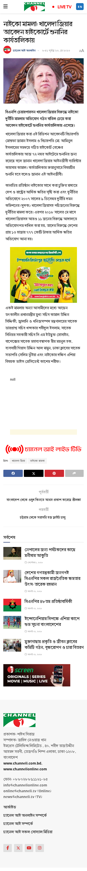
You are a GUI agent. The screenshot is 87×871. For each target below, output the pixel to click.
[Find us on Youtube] (29, 848)
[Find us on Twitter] (18, 848)
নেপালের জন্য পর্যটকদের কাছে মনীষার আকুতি (50, 553)
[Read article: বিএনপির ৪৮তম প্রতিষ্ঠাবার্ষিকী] (12, 605)
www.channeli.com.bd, (22, 763)
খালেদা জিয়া (18, 461)
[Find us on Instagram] (39, 848)
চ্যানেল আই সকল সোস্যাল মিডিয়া (27, 832)
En (80, 6)
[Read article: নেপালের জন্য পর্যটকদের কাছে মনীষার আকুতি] (12, 553)
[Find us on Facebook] (7, 848)
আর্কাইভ (9, 807)
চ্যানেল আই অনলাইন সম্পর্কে (25, 816)
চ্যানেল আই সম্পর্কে (18, 824)
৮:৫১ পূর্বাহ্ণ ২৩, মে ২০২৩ (56, 50)
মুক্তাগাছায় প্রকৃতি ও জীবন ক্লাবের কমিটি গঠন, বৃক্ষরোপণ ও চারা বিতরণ (54, 644)
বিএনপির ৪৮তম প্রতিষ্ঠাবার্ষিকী (48, 601)
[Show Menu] (5, 6)
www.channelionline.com (25, 769)
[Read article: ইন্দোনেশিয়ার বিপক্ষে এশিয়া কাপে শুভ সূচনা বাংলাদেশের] (12, 622)
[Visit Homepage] (34, 6)
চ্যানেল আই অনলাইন (24, 50)
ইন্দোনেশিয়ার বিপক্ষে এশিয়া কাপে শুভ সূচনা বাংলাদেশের (52, 621)
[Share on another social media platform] (74, 473)
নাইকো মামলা (37, 461)
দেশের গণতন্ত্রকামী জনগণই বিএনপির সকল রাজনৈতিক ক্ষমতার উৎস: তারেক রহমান (52, 579)
